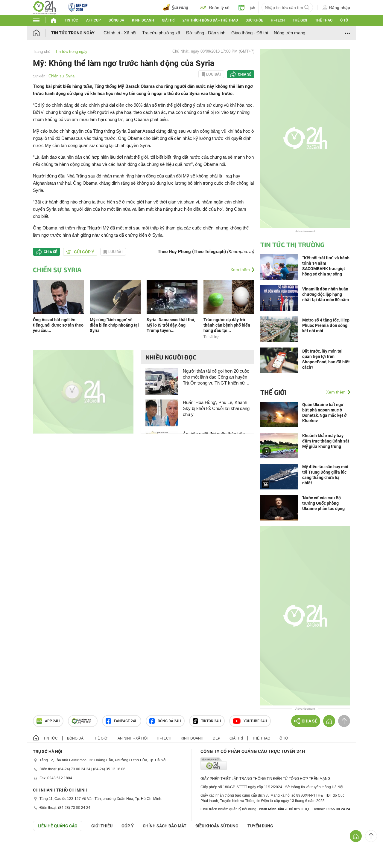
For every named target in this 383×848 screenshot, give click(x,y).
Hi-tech (278, 20)
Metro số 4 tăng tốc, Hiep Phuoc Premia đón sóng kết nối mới (325, 325)
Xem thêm (240, 269)
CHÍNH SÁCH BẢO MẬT (164, 825)
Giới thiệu (102, 825)
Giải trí (168, 20)
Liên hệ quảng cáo (57, 825)
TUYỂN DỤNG (260, 825)
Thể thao (323, 20)
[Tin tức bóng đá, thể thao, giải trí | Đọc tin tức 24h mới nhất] (44, 7)
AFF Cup (93, 20)
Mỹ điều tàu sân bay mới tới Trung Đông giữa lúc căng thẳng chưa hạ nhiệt (325, 474)
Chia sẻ (244, 74)
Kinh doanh (143, 20)
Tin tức (71, 20)
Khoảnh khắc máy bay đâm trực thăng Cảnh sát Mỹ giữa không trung (325, 441)
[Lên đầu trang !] (371, 836)
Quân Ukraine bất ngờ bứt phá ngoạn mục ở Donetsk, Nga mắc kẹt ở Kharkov (324, 412)
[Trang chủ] (42, 33)
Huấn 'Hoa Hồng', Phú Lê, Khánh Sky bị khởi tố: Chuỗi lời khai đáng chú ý (216, 408)
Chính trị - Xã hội (120, 32)
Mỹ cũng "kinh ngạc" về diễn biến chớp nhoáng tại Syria (114, 325)
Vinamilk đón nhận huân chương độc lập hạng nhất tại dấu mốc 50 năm (325, 294)
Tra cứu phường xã (161, 32)
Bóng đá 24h (169, 721)
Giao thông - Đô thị (249, 32)
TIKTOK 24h (211, 721)
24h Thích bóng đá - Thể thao (210, 20)
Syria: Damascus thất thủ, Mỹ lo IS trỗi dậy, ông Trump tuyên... (171, 325)
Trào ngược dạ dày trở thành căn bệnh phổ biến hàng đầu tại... (226, 325)
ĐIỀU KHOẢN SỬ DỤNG (216, 825)
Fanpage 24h (126, 721)
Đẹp (216, 738)
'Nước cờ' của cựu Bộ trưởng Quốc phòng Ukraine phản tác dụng (323, 503)
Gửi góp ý (84, 251)
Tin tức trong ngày (73, 32)
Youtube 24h (255, 721)
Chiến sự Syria (61, 76)
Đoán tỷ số (219, 7)
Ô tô (344, 20)
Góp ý (127, 825)
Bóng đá (116, 20)
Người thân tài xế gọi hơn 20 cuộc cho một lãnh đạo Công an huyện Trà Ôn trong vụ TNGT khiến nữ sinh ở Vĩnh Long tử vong (216, 377)
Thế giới (300, 20)
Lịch (251, 7)
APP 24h (52, 721)
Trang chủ (41, 51)
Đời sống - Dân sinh (205, 32)
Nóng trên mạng (289, 32)
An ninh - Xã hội (133, 738)
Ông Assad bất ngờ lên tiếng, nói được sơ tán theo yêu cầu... (58, 325)
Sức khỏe (254, 20)
